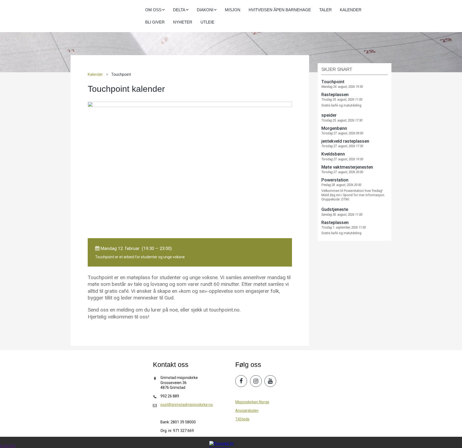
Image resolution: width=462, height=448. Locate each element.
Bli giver (155, 22)
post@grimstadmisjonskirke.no (186, 405)
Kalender (350, 9)
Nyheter (182, 22)
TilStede (242, 419)
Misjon (232, 9)
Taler (325, 9)
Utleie (207, 22)
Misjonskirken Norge (252, 402)
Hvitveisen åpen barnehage (280, 9)
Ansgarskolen (247, 410)
